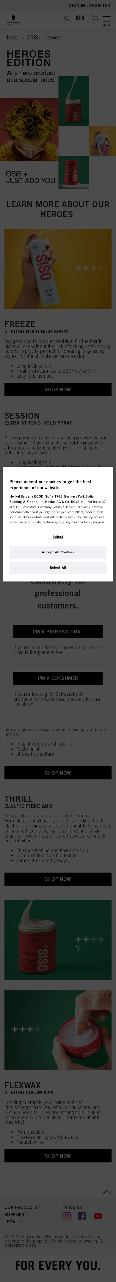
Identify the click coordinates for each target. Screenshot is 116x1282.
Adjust (58, 537)
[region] (58, 524)
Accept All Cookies (58, 552)
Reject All (58, 567)
